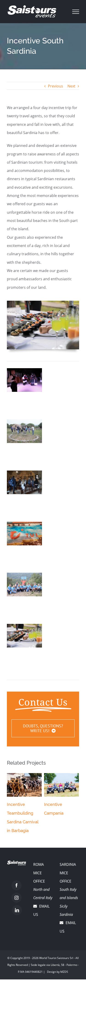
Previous (55, 86)
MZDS (64, 972)
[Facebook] (16, 885)
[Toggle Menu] (75, 12)
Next (71, 86)
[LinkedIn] (17, 910)
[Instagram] (16, 898)
